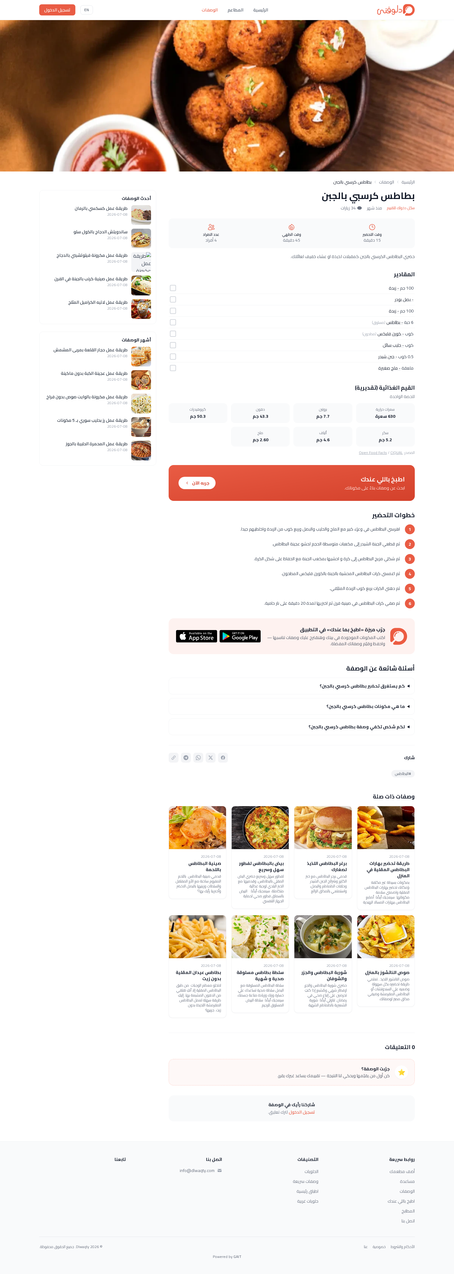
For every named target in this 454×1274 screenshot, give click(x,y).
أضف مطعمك (402, 1171)
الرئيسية (260, 10)
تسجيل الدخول (57, 10)
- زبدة (394, 288)
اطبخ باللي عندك (401, 1201)
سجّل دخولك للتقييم (401, 207)
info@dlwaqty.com (197, 1170)
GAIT (237, 1256)
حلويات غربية (307, 1201)
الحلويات (311, 1171)
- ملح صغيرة (389, 368)
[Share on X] (211, 758)
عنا (366, 1246)
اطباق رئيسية (307, 1191)
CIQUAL (396, 452)
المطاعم (235, 10)
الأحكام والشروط (403, 1246)
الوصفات (210, 10)
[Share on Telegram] (186, 758)
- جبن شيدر (387, 357)
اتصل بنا (408, 1221)
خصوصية (379, 1246)
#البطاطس (403, 773)
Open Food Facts (373, 452)
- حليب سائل (393, 345)
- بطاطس (394, 322)
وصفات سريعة (305, 1181)
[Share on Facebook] (223, 758)
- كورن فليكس (390, 334)
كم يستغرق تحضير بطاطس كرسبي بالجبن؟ (362, 686)
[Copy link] (174, 758)
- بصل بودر (404, 299)
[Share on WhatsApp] (198, 758)
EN (86, 9)
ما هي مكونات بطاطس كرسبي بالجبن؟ (365, 706)
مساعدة (407, 1181)
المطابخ (408, 1211)
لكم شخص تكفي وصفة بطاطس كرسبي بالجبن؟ (357, 727)
